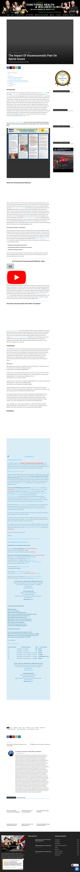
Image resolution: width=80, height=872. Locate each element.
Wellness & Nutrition (35, 487)
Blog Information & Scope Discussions (16, 471)
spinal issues (28, 727)
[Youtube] (74, 14)
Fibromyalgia (19, 492)
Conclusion (10, 83)
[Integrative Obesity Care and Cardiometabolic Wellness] (13, 818)
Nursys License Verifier (24, 566)
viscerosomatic (42, 727)
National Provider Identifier (14, 643)
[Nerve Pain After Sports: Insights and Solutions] (43, 805)
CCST (29, 538)
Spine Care (20, 52)
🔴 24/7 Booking (29, 15)
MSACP (18, 538)
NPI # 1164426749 (28, 597)
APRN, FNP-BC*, (24, 538)
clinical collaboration (22, 504)
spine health (37, 727)
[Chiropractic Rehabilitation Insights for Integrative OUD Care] (43, 818)
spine (32, 727)
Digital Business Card (28, 587)
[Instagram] (66, 14)
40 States (37, 573)
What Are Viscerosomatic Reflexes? (15, 77)
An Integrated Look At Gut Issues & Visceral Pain (40, 744)
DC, (16, 538)
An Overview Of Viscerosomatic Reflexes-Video (17, 80)
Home (8, 15)
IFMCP (32, 538)
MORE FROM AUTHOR (21, 797)
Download (9, 179)
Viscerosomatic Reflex (30, 729)
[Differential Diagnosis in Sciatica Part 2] (31, 853)
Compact (15, 556)
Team (12, 15)
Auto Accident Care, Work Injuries (23, 489)
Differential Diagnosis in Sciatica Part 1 (43, 845)
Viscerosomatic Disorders (11, 729)
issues (24, 727)
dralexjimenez (15, 727)
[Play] (16, 278)
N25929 (26, 563)
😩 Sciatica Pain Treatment (41, 15)
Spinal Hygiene (16, 52)
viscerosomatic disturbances (33, 498)
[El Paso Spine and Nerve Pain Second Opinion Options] (28, 805)
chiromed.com (22, 482)
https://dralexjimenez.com (19, 753)
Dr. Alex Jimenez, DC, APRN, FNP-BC (32, 527)
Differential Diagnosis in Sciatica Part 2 (43, 851)
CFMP (36, 538)
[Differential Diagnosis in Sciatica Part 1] (31, 847)
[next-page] (9, 828)
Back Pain (42, 489)
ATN (39, 538)
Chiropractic (12, 17)
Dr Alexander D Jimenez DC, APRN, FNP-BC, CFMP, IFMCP (28, 751)
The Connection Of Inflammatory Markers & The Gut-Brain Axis (16, 745)
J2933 (31, 599)
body (11, 727)
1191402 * (28, 558)
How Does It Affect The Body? (15, 78)
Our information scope (12, 496)
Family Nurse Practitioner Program (33, 576)
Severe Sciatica (31, 491)
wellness (37, 729)
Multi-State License (19, 573)
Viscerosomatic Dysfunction (27, 52)
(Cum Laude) (36, 578)
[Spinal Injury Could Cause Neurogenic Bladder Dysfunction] (31, 841)
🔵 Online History (19, 15)
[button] (77, 15)
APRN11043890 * (31, 560)
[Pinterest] (70, 14)
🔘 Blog (52, 15)
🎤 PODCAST (58, 15)
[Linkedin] (68, 14)
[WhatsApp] (16, 67)
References (13, 84)
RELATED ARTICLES (11, 797)
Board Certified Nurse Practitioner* (22, 571)
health (20, 727)
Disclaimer (10, 85)
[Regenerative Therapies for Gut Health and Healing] (28, 818)
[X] (72, 14)
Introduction (10, 76)
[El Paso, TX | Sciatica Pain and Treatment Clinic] (40, 6)
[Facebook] (64, 14)
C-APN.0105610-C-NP (36, 561)
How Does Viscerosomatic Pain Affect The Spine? (18, 81)
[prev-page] (7, 828)
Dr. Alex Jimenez (11, 538)
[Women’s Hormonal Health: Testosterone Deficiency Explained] (13, 805)
